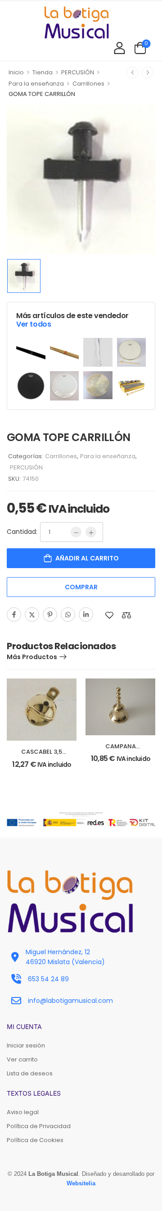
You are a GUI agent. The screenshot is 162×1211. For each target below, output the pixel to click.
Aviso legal (23, 1112)
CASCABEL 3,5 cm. (41, 755)
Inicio (16, 72)
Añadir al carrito (87, 558)
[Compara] (126, 615)
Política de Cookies (35, 1140)
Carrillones (88, 83)
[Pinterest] (50, 614)
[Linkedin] (86, 614)
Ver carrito (22, 1059)
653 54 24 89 (48, 978)
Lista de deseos (30, 1073)
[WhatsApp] (68, 614)
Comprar (81, 587)
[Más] (91, 532)
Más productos (32, 656)
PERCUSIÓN (77, 72)
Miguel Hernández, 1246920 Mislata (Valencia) (65, 956)
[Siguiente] (147, 72)
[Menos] (76, 532)
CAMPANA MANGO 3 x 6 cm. (120, 750)
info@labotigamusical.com (70, 1000)
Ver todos (33, 324)
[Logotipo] (77, 22)
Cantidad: (22, 531)
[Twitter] (32, 614)
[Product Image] (81, 179)
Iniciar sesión (26, 1045)
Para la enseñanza (36, 83)
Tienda (42, 72)
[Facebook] (14, 614)
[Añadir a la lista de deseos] (109, 615)
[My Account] (119, 47)
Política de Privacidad (39, 1126)
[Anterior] (132, 72)
